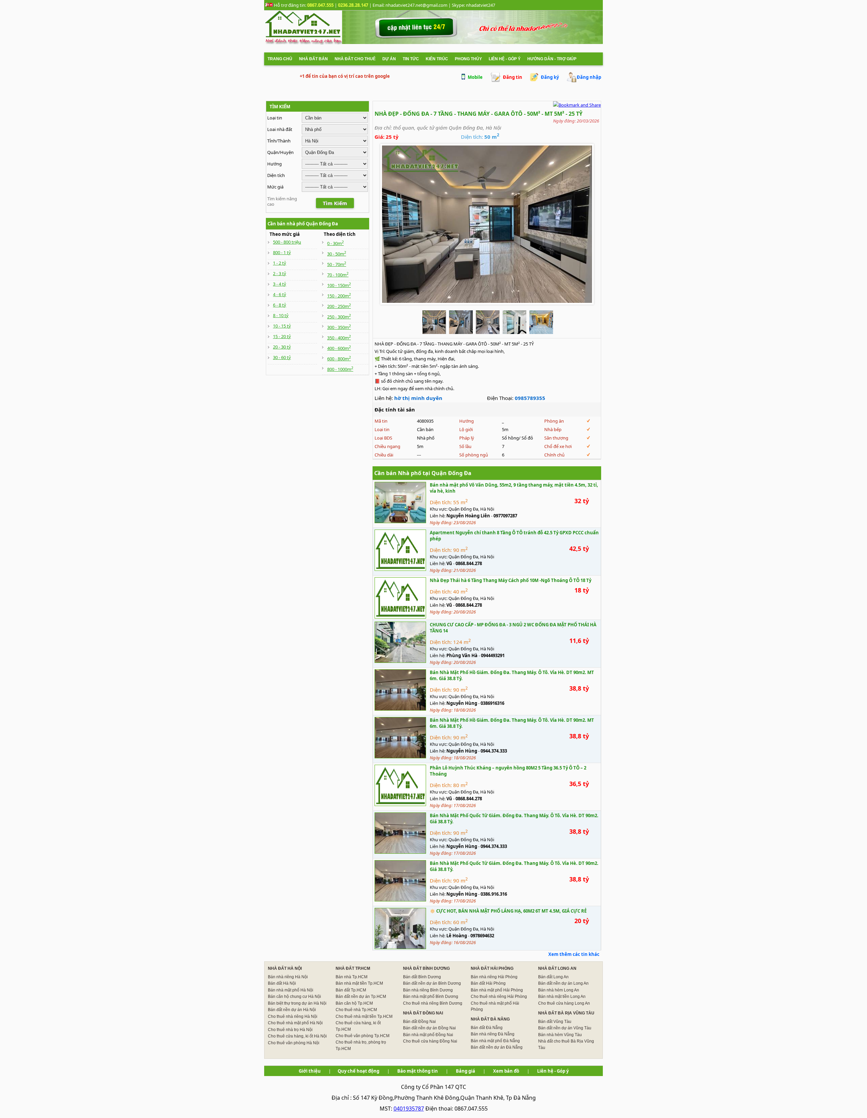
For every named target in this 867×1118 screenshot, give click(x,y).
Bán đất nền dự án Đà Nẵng (497, 1047)
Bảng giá (465, 1071)
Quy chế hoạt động (358, 1071)
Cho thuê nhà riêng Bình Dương (432, 1003)
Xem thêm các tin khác (573, 954)
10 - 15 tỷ (282, 326)
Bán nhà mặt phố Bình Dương (430, 996)
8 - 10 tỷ (281, 315)
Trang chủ (280, 59)
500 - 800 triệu (287, 242)
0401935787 (409, 1108)
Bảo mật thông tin (417, 1071)
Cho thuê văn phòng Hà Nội (293, 1043)
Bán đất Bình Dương (422, 977)
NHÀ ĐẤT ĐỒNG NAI (423, 1013)
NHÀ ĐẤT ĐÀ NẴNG (490, 1019)
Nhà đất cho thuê (355, 59)
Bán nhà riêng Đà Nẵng (492, 1034)
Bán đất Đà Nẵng (487, 1027)
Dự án (389, 59)
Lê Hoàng (456, 936)
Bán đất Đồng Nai (419, 1021)
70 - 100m (337, 275)
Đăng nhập (589, 77)
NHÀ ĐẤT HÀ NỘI (285, 968)
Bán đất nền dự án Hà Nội (292, 1009)
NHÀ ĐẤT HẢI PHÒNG (492, 968)
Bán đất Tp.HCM (351, 990)
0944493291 (493, 655)
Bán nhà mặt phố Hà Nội (290, 990)
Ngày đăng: (441, 522)
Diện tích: (441, 502)
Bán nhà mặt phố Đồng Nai (428, 1034)
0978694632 (482, 936)
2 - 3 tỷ (279, 273)
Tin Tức (411, 59)
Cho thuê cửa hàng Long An (564, 1003)
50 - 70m (336, 264)
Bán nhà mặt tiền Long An (562, 996)
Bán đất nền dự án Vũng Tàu (564, 1028)
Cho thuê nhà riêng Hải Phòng (499, 996)
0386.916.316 (494, 894)
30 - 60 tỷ (282, 357)
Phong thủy (468, 59)
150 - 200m (339, 296)
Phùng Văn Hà (462, 655)
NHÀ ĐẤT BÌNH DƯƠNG (426, 968)
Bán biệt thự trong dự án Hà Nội (297, 1003)
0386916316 (492, 703)
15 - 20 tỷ (282, 336)
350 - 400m (339, 338)
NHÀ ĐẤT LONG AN (557, 968)
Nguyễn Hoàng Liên (468, 516)
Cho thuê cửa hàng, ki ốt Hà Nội (297, 1036)
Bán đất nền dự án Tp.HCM (361, 996)
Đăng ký (550, 77)
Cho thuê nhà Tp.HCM (356, 1009)
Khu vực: (438, 509)
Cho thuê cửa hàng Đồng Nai (430, 1041)
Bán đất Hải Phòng (488, 983)
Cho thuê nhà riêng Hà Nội (292, 1016)
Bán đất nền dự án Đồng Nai (429, 1028)
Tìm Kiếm (335, 203)
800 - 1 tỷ (282, 252)
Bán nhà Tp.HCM (351, 977)
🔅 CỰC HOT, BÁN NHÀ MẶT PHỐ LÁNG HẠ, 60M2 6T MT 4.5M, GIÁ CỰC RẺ (508, 911)
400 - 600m (339, 348)
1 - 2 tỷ (279, 263)
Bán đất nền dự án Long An (563, 983)
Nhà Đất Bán (313, 59)
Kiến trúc (437, 59)
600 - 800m (339, 359)
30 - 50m (336, 254)
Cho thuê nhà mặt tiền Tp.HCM (364, 1016)
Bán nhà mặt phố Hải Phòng (497, 990)
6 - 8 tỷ (279, 305)
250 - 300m (339, 317)
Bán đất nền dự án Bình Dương (432, 983)
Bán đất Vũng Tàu (554, 1021)
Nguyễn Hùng (461, 703)
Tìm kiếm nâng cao (282, 201)
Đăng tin (512, 77)
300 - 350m (339, 327)
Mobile (475, 77)
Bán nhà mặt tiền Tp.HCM (359, 983)
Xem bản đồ (506, 1071)
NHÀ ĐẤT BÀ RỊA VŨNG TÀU (566, 1013)
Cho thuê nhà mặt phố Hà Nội (295, 1023)
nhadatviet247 (480, 5)
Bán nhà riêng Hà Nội (288, 977)
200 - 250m (339, 306)
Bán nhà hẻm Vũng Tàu (560, 1034)
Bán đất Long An (553, 977)
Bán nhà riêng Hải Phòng (494, 977)
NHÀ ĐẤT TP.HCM (353, 968)
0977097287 (505, 516)
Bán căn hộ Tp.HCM (354, 1003)
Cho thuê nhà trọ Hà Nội (290, 1029)
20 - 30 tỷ (282, 347)
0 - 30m (335, 243)
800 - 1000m (340, 369)
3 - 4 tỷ (279, 284)
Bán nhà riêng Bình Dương (428, 990)
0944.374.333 (494, 751)
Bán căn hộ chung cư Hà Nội (294, 996)
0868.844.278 (469, 563)
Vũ (449, 563)
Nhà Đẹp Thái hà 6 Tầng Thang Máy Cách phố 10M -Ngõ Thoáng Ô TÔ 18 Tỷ (510, 580)
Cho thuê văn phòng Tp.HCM (362, 1035)
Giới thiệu (310, 1071)
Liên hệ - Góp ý (505, 59)
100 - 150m (339, 285)
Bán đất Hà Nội (282, 983)
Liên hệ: (437, 516)
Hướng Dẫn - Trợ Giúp (551, 59)
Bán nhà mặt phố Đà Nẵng (495, 1040)
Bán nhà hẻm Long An (558, 990)
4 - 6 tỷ (279, 294)
